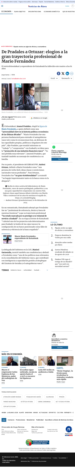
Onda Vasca (20, 432)
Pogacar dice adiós (33, 397)
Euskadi (36, 270)
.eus (3, 420)
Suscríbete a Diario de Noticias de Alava (59, 420)
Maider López (61, 382)
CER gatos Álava (9, 406)
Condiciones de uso (46, 458)
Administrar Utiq (25, 461)
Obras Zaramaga (44, 402)
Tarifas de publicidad (37, 432)
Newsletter (31, 420)
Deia (3, 429)
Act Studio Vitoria (63, 402)
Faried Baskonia (9, 402)
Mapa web (34, 431)
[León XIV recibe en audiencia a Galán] (46, 361)
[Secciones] (2, 6)
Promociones (20, 420)
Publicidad (39, 420)
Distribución (35, 429)
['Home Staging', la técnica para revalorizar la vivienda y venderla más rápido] (65, 361)
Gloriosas (50, 397)
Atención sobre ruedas (12, 397)
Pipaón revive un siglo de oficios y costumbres (29, 47)
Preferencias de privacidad (39, 461)
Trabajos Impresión (52, 429)
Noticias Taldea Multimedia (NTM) (9, 433)
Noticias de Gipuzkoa (22, 431)
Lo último (56, 224)
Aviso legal (24, 458)
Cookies (55, 458)
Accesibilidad (62, 458)
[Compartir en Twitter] (63, 74)
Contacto (11, 420)
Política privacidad (34, 458)
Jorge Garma (5, 75)
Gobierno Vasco (16, 270)
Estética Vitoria (27, 402)
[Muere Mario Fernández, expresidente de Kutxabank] (7, 239)
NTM (3, 383)
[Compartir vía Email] (72, 74)
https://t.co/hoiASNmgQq (25, 198)
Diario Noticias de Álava (8, 431)
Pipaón (61, 397)
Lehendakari (28, 270)
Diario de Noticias (21, 429)
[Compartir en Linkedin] (67, 74)
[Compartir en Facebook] (58, 74)
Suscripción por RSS (52, 431)
